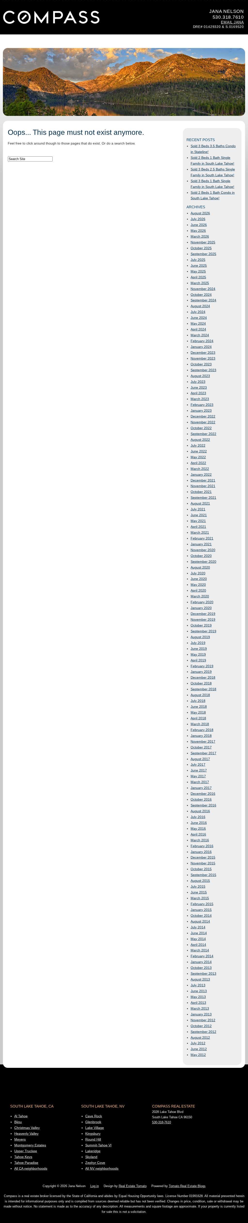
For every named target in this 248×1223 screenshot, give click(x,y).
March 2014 (200, 950)
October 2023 (201, 364)
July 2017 (198, 764)
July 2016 (198, 817)
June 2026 (199, 225)
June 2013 (199, 991)
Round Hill (93, 1139)
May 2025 (198, 271)
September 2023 (203, 370)
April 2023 (198, 393)
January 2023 (201, 410)
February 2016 (202, 846)
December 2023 (203, 352)
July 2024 (198, 312)
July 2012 (198, 1043)
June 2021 (199, 515)
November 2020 (203, 550)
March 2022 (200, 469)
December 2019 (203, 614)
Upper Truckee (25, 1151)
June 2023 (199, 387)
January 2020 (201, 608)
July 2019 (198, 643)
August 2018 (200, 695)
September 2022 (203, 434)
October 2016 (201, 799)
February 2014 (202, 956)
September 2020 (203, 561)
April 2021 (198, 527)
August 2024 (200, 306)
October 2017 (201, 747)
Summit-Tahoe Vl (98, 1145)
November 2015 (203, 863)
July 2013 (198, 985)
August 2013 (200, 979)
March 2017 (200, 782)
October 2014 (201, 915)
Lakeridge (93, 1151)
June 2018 (199, 706)
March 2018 (200, 724)
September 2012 (203, 1032)
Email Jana (232, 22)
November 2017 (203, 741)
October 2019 (201, 625)
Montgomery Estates (30, 1145)
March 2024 (200, 335)
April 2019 (198, 660)
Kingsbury (93, 1133)
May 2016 (198, 828)
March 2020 (200, 596)
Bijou (18, 1122)
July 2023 (198, 382)
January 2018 (201, 736)
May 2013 (198, 997)
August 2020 (200, 567)
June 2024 (199, 318)
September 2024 (203, 300)
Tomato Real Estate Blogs (187, 1186)
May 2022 (198, 457)
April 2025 (198, 277)
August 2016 (200, 811)
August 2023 (200, 376)
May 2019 (198, 654)
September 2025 (203, 254)
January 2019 (201, 672)
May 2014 (198, 939)
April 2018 (198, 718)
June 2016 (199, 823)
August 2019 (200, 637)
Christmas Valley (27, 1128)
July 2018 (198, 701)
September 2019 (203, 631)
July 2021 (198, 509)
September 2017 (203, 753)
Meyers (20, 1139)
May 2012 (198, 1055)
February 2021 (202, 538)
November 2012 (203, 1020)
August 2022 (200, 440)
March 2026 (200, 236)
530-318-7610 (161, 1122)
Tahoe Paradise (26, 1163)
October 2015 (201, 869)
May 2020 (198, 585)
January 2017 (201, 788)
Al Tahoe (21, 1116)
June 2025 (199, 265)
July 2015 (198, 886)
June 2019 (199, 649)
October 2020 (201, 556)
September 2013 (203, 973)
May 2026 (198, 231)
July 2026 (198, 219)
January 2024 (201, 347)
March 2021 (200, 532)
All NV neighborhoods (101, 1168)
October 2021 (201, 492)
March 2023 (200, 399)
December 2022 (203, 416)
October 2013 (201, 968)
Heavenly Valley (26, 1133)
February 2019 (202, 666)
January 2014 (201, 962)
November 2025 (203, 242)
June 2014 (199, 933)
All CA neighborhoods (30, 1168)
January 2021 (201, 544)
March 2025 (200, 283)
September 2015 (203, 875)
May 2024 (198, 323)
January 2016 (201, 852)
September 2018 (203, 689)
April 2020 (198, 590)
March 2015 (200, 898)
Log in (94, 1186)
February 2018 (202, 730)
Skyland (91, 1157)
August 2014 (200, 921)
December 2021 (203, 480)
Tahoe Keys (23, 1157)
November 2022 (203, 422)
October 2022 (201, 428)
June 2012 (199, 1049)
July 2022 (198, 445)
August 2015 (200, 881)
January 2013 (201, 1014)
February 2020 (202, 602)
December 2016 (203, 794)
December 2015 (203, 857)
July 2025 (198, 260)
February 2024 (202, 341)
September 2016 (203, 805)
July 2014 (198, 927)
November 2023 (203, 358)
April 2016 (198, 834)
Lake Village (94, 1128)
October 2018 (201, 683)
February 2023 (202, 405)
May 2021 (198, 521)
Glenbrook (93, 1122)
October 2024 (201, 295)
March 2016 (200, 840)
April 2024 (198, 329)
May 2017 (198, 776)
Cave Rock (93, 1116)
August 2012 (200, 1037)
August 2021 (200, 503)
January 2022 (201, 474)
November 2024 (203, 289)
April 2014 (198, 945)
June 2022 (199, 451)
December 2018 (203, 677)
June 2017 (199, 770)
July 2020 (198, 573)
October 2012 (201, 1026)
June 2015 (199, 892)
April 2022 (198, 463)
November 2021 (203, 486)
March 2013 (200, 1008)
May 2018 (198, 712)
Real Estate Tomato (133, 1186)
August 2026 (200, 213)
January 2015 (201, 910)
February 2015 (202, 904)
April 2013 (198, 1003)
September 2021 (203, 497)
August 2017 (200, 759)
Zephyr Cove (95, 1163)
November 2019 (203, 619)
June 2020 (199, 579)
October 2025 (201, 248)
